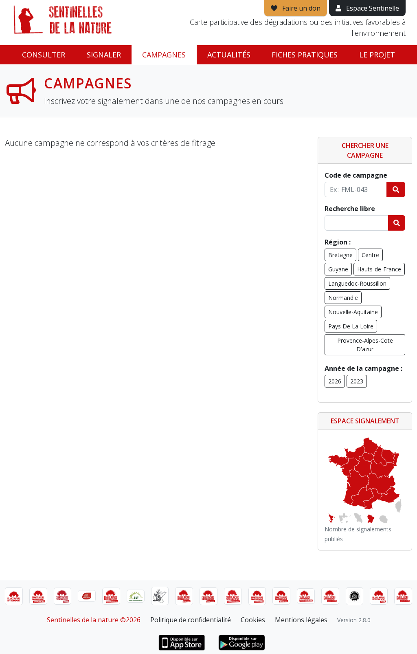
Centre (370, 255)
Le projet (377, 54)
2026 (334, 381)
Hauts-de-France (379, 269)
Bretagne (340, 255)
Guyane (338, 269)
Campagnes (164, 54)
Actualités (228, 54)
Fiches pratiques (305, 54)
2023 (356, 381)
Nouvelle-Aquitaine (353, 312)
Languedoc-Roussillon (357, 283)
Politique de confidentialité (190, 619)
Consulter (43, 54)
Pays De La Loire (350, 326)
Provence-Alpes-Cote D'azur (365, 345)
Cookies (253, 619)
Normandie (343, 298)
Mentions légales (301, 619)
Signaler (104, 54)
